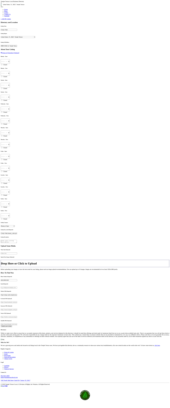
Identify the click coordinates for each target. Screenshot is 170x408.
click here (157, 345)
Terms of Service (9, 369)
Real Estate (7, 355)
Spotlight (6, 16)
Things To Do (8, 358)
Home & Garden (9, 352)
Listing (6, 12)
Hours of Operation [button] (10, 53)
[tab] (85, 53)
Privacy (6, 367)
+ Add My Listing (6, 19)
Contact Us (7, 14)
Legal (5, 354)
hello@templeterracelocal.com (9, 377)
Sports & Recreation (10, 357)
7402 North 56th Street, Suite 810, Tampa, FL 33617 (15, 380)
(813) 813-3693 (5, 376)
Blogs (6, 11)
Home (6, 9)
